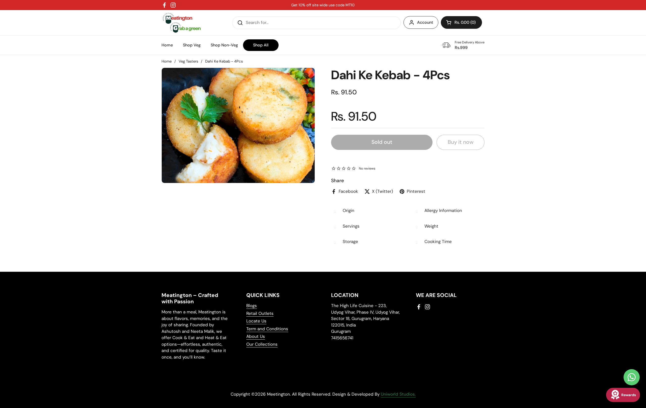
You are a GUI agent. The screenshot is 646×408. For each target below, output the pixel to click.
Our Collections (262, 344)
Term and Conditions (267, 329)
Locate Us (256, 321)
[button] (461, 22)
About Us (255, 336)
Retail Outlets (260, 313)
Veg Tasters (188, 61)
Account (425, 22)
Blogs (251, 305)
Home (167, 61)
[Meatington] (182, 22)
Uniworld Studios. (398, 394)
